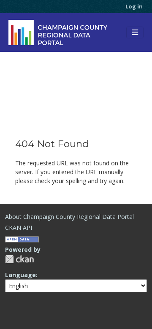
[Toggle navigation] (135, 32)
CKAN (19, 259)
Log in (134, 6)
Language (20, 275)
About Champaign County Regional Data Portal (69, 217)
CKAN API (18, 228)
